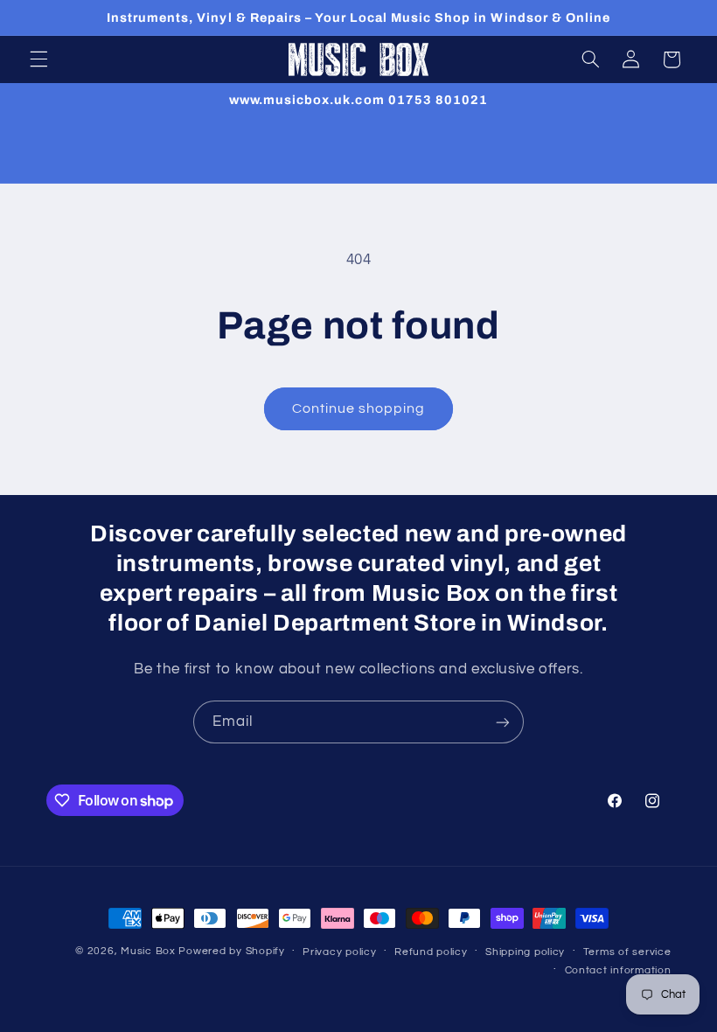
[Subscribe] (503, 722)
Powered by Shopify (231, 951)
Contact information (618, 970)
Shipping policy (525, 952)
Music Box (148, 951)
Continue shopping (359, 408)
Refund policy (431, 952)
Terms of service (627, 952)
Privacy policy (339, 952)
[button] (38, 59)
